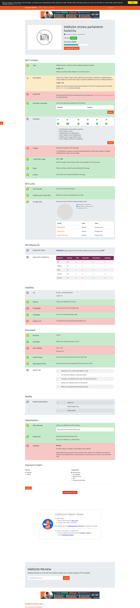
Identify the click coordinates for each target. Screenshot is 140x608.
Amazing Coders (38, 604)
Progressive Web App (79, 480)
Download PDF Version (71, 48)
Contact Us (52, 7)
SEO (74, 478)
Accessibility (76, 474)
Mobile (29, 474)
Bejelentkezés (61, 227)
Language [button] (110, 7)
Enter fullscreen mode (70, 492)
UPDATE (73, 38)
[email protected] (62, 235)
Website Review (31, 7)
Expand (110, 112)
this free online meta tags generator (103, 95)
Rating (45, 7)
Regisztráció (60, 231)
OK (133, 3)
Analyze (28, 488)
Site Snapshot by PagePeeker (33, 607)
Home (40, 7)
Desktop (29, 472)
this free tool (62, 88)
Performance (76, 472)
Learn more (17, 4)
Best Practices (77, 476)
